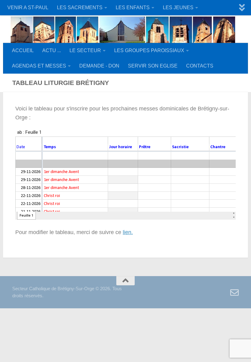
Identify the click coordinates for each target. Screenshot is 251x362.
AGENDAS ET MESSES (39, 65)
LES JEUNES (178, 7)
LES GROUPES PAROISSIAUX (149, 50)
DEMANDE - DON (99, 65)
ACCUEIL (23, 50)
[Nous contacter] (234, 292)
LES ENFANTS (133, 7)
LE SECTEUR (85, 50)
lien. (128, 232)
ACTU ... (51, 50)
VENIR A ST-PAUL (27, 7)
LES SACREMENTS (80, 7)
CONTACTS (199, 65)
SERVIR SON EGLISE (153, 65)
